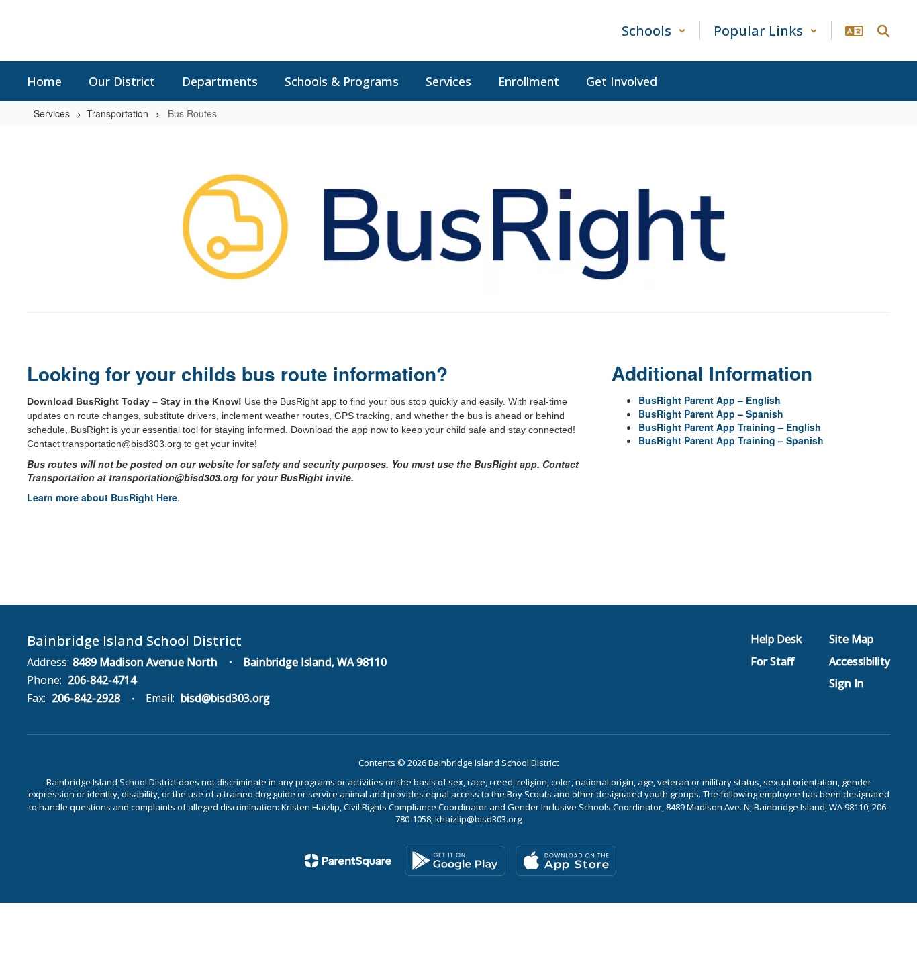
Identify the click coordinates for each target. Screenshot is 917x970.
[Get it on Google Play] (455, 861)
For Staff (772, 661)
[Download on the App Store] (566, 861)
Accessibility (859, 661)
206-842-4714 (102, 680)
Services (52, 113)
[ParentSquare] (348, 861)
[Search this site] (883, 31)
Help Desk (776, 639)
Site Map (851, 639)
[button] (654, 30)
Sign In (846, 683)
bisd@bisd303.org (225, 698)
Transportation (117, 113)
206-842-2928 (86, 698)
